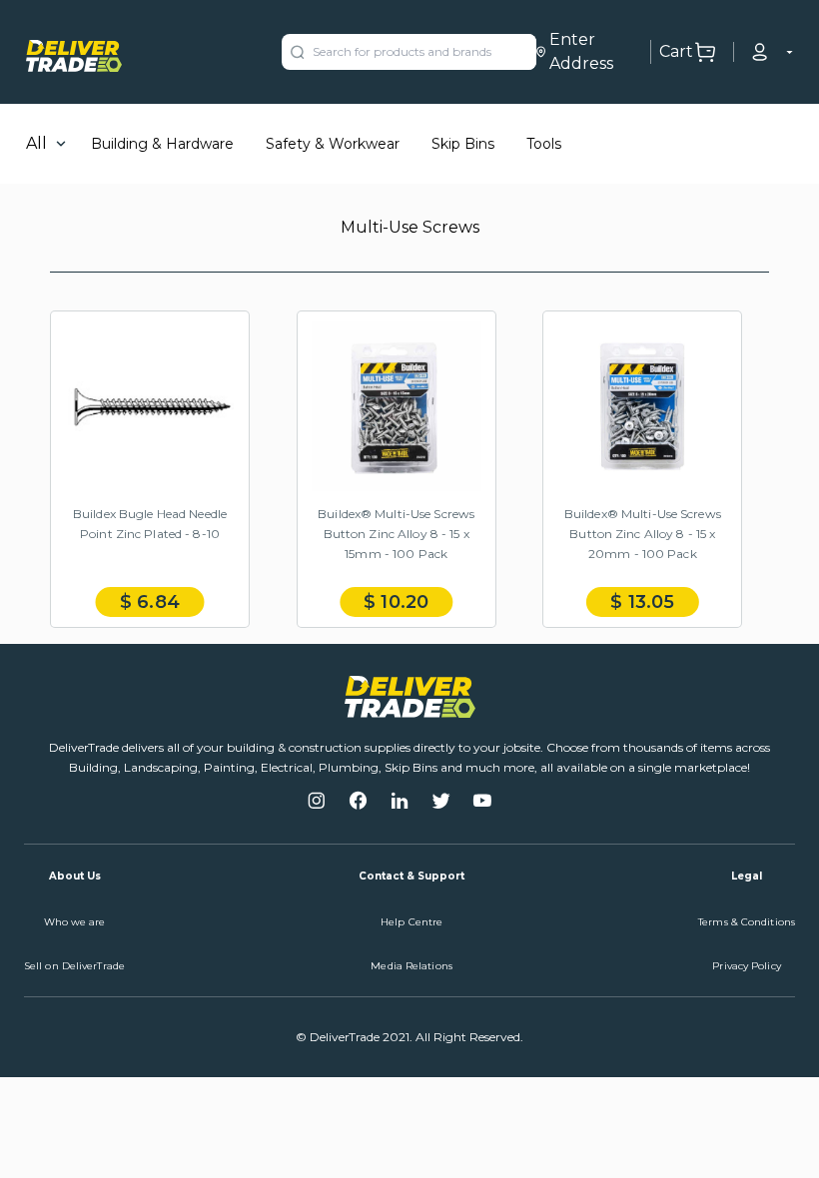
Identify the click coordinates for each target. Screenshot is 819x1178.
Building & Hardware (162, 144)
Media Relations (411, 965)
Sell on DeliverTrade (74, 965)
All (36, 143)
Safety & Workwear (333, 144)
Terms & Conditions (746, 921)
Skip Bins (462, 144)
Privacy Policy (746, 965)
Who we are (75, 921)
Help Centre (411, 921)
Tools (543, 144)
